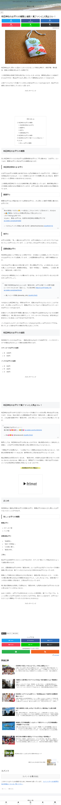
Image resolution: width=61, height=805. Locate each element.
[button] (50, 25)
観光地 (4, 633)
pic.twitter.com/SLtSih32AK (33, 430)
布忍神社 (16, 633)
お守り (10, 633)
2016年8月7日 (48, 226)
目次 (28, 119)
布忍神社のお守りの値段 (25, 135)
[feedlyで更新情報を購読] (16, 652)
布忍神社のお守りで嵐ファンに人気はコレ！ (31, 138)
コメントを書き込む (30, 776)
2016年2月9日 (32, 295)
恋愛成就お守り (24, 132)
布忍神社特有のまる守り (27, 125)
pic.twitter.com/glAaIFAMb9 (12, 221)
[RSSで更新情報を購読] (45, 652)
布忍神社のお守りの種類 (25, 122)
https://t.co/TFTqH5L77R (43, 288)
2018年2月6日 (28, 435)
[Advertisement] (30, 103)
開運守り (22, 127)
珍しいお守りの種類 (25, 143)
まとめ (20, 140)
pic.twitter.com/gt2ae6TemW (13, 290)
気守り (22, 130)
